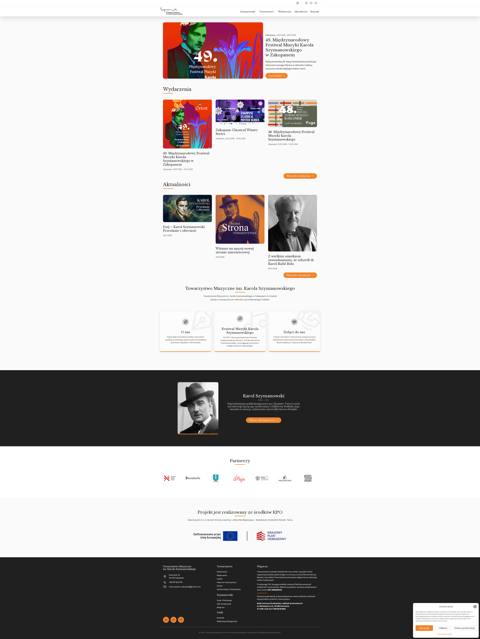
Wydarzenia (284, 11)
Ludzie (219, 579)
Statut (220, 586)
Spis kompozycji (224, 604)
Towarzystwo (267, 11)
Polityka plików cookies (444, 634)
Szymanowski (247, 11)
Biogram (220, 607)
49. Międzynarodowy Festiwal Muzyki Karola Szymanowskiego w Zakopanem (290, 47)
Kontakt (314, 11)
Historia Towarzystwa (226, 582)
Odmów (443, 628)
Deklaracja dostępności (227, 621)
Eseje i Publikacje (224, 600)
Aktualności (300, 11)
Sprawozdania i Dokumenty (229, 589)
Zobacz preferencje (464, 628)
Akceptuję (424, 628)
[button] (475, 606)
